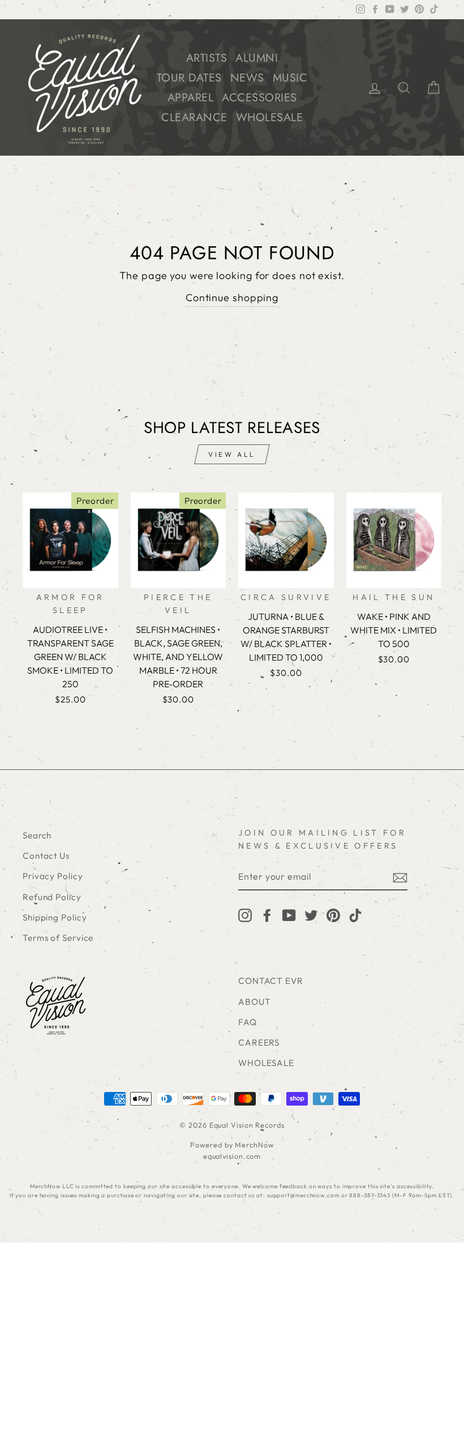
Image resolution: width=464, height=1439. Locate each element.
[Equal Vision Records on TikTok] (355, 914)
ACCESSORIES (259, 97)
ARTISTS (206, 58)
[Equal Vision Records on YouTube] (289, 914)
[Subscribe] (400, 877)
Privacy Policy (53, 876)
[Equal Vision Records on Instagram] (245, 914)
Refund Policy (52, 897)
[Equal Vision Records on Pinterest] (333, 914)
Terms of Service (58, 937)
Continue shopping (232, 297)
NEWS (247, 78)
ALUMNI (256, 58)
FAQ (247, 1022)
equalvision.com (232, 1155)
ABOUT (254, 1001)
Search (37, 835)
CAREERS (259, 1042)
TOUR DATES (189, 78)
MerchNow (254, 1144)
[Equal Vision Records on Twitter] (311, 914)
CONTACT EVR (270, 980)
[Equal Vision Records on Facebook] (267, 914)
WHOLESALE (269, 117)
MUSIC (290, 78)
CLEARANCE (194, 117)
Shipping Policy (55, 917)
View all (232, 454)
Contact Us (46, 855)
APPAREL (190, 97)
